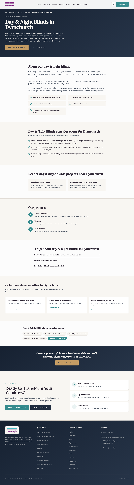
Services (45, 4)
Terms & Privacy (124, 478)
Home (39, 4)
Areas (68, 4)
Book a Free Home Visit (15, 47)
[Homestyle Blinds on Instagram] (109, 448)
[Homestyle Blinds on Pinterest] (114, 448)
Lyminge (71, 457)
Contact (86, 4)
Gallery (54, 4)
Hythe (71, 432)
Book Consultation (15, 407)
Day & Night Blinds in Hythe (32, 334)
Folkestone (72, 436)
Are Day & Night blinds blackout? (46, 260)
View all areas (73, 468)
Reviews (61, 4)
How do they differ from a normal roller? (49, 266)
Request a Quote (42, 460)
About (79, 4)
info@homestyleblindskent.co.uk (113, 437)
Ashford (71, 439)
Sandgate (72, 450)
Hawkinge (72, 465)
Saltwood (72, 454)
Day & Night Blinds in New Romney (34, 338)
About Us (40, 456)
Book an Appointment (44, 464)
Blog (73, 4)
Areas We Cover (42, 440)
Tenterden (72, 461)
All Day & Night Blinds (56, 338)
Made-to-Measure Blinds (45, 436)
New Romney (73, 446)
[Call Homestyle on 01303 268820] (113, 4)
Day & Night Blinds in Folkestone (54, 334)
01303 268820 (40, 47)
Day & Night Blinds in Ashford (77, 334)
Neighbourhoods (42, 444)
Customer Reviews (43, 452)
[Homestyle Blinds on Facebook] (103, 448)
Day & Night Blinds (14, 12)
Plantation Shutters (43, 432)
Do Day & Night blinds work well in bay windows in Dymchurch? (57, 255)
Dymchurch (26, 12)
